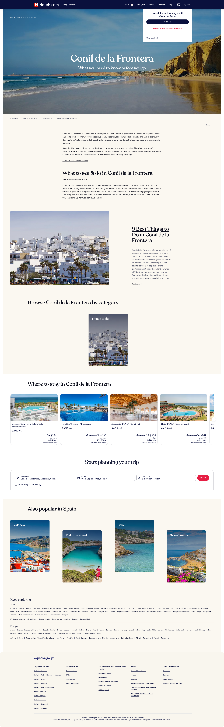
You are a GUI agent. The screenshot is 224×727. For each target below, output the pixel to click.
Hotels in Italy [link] (39, 679)
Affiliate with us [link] (105, 673)
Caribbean (81, 638)
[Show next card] (214, 419)
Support (161, 5)
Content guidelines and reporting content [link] (143, 688)
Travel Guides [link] (168, 679)
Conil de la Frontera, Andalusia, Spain (38, 478)
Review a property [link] (73, 683)
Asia (21, 638)
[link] (167, 38)
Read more (99, 197)
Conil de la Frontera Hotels (67, 118)
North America (143, 638)
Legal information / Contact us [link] (142, 683)
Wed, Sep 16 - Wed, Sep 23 (94, 478)
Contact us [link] (70, 679)
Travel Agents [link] (104, 690)
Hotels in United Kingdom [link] (44, 687)
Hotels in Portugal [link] (41, 704)
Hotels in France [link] (40, 691)
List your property (145, 5)
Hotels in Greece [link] (40, 708)
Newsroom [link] (103, 677)
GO (11, 18)
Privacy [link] (133, 675)
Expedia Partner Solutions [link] (108, 681)
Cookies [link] (134, 679)
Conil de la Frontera (30, 118)
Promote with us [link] (105, 686)
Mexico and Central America (104, 638)
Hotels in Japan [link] (40, 700)
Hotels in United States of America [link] (47, 675)
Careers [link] (166, 675)
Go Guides (14, 118)
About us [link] (166, 671)
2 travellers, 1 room (151, 478)
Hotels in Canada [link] (40, 671)
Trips (171, 5)
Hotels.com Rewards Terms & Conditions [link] (142, 695)
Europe (14, 626)
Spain (18, 18)
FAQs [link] (68, 675)
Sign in (187, 5)
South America (161, 638)
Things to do (47, 118)
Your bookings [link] (71, 671)
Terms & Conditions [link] (138, 671)
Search (203, 477)
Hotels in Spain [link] (40, 696)
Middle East (127, 638)
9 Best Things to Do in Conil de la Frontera (150, 234)
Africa (13, 638)
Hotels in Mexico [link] (40, 683)
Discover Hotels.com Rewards (167, 28)
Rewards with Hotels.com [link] (172, 683)
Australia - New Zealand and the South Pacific (49, 638)
